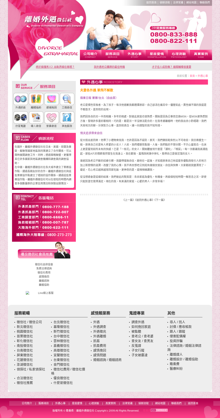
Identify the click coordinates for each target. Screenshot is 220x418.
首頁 (192, 76)
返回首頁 (151, 2)
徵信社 (39, 264)
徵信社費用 (44, 272)
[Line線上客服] (44, 293)
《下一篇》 (160, 200)
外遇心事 (203, 76)
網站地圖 (191, 2)
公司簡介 (27, 403)
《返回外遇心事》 (144, 200)
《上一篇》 (128, 200)
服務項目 (43, 403)
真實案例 (110, 403)
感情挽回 (44, 276)
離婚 (41, 280)
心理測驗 (94, 403)
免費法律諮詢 (44, 268)
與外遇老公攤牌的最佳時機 (109, 66)
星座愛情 (77, 403)
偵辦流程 (165, 2)
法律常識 (178, 2)
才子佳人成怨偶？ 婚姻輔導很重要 (171, 66)
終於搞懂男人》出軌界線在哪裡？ (55, 66)
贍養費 (70, 410)
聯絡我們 (205, 2)
